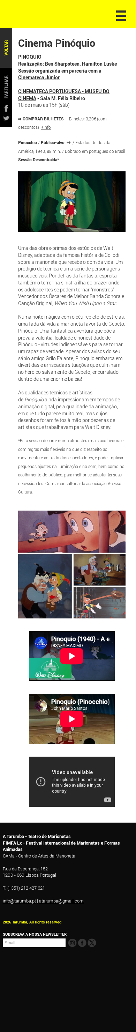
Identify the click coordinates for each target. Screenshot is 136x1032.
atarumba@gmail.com (61, 901)
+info (46, 127)
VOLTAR (6, 47)
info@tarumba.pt (19, 901)
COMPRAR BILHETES (43, 118)
